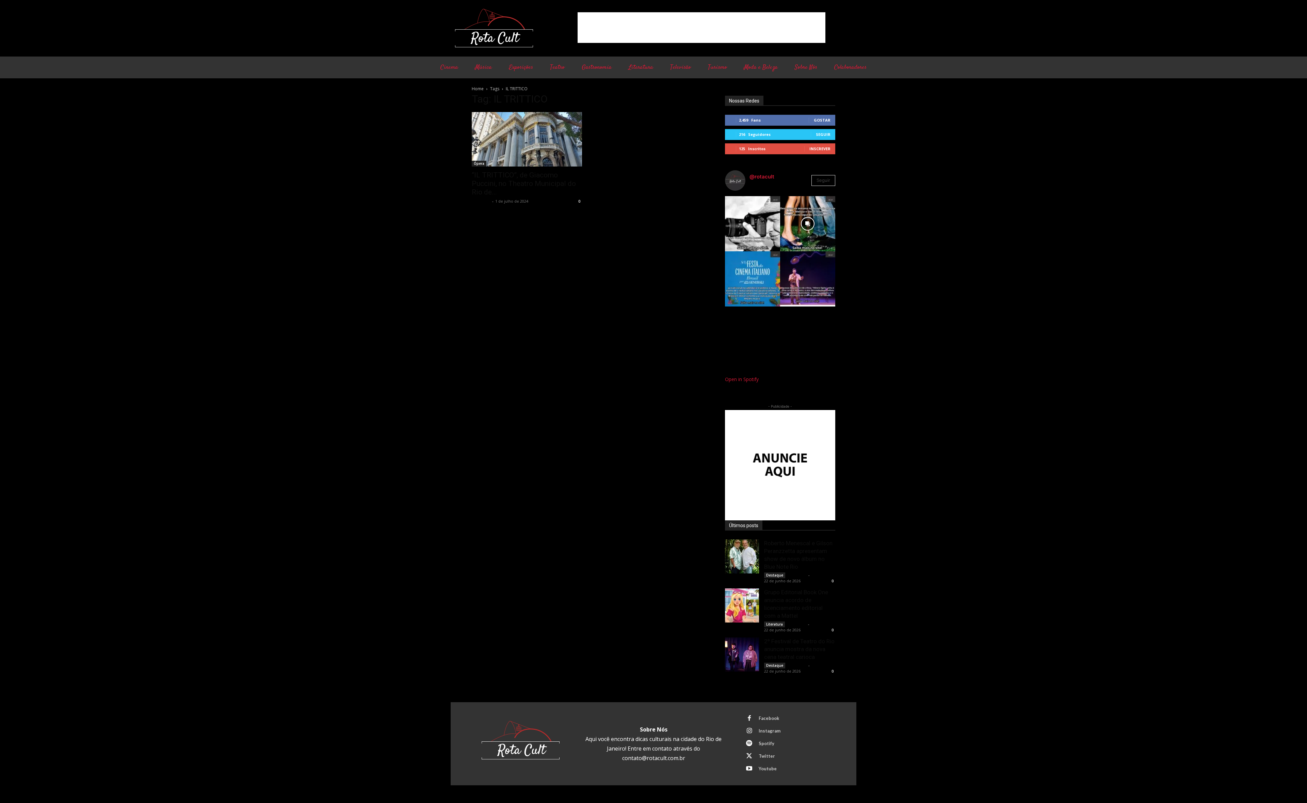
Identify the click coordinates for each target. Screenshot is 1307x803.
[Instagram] (749, 731)
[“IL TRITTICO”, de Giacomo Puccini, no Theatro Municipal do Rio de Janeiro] (527, 139)
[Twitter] (749, 756)
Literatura (774, 624)
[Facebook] (749, 718)
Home (478, 89)
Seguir (823, 134)
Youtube (768, 768)
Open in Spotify (742, 379)
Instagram (769, 731)
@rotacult (761, 176)
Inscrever (819, 148)
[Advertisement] (701, 27)
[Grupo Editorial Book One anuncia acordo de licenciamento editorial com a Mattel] (742, 605)
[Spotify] (749, 744)
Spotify (766, 743)
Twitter (767, 756)
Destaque (774, 575)
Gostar (822, 120)
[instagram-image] (752, 223)
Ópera (479, 163)
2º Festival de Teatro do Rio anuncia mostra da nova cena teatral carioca (799, 649)
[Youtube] (749, 769)
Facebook (769, 718)
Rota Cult (481, 201)
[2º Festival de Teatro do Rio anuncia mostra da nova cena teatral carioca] (742, 654)
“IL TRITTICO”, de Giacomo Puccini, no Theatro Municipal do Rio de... (524, 183)
